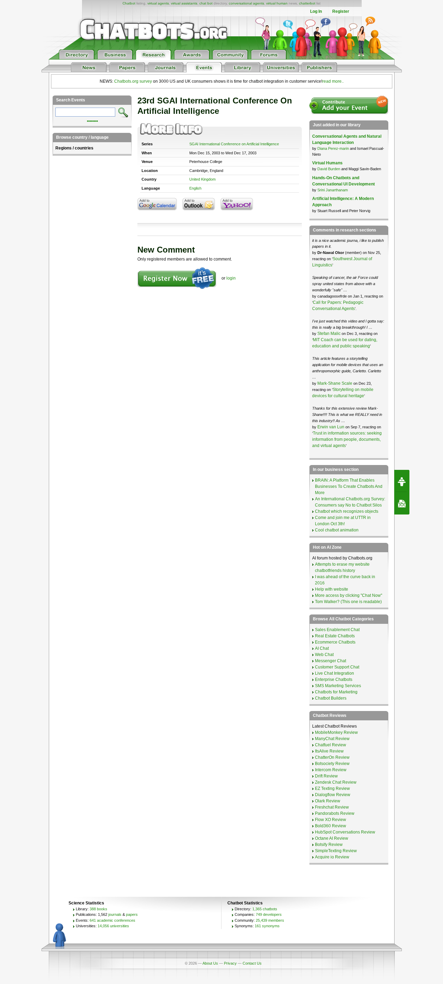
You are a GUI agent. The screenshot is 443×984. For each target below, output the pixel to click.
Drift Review (326, 776)
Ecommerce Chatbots (335, 642)
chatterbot (307, 3)
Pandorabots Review (334, 813)
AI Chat (322, 648)
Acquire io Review (332, 857)
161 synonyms (267, 926)
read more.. (333, 81)
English (195, 188)
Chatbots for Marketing (336, 692)
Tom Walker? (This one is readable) (348, 601)
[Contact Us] (401, 503)
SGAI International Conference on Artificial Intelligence (234, 144)
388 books (98, 909)
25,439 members (270, 920)
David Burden (328, 169)
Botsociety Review (332, 763)
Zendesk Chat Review (335, 782)
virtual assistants (184, 3)
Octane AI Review (331, 838)
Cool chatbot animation (337, 530)
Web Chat (324, 654)
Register (340, 11)
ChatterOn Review (332, 757)
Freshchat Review (332, 807)
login (231, 278)
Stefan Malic (329, 333)
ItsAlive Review (329, 751)
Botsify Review (329, 844)
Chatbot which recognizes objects (346, 511)
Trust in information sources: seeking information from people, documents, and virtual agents (347, 439)
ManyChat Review (332, 738)
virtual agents (158, 3)
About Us (210, 963)
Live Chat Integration (334, 673)
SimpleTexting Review (336, 850)
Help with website (331, 589)
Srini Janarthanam (332, 190)
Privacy (230, 963)
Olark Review (327, 801)
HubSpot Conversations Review (345, 832)
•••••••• (92, 120)
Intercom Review (330, 769)
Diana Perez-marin (333, 148)
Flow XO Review (330, 819)
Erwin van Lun (331, 427)
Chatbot (129, 3)
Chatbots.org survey (133, 81)
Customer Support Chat (337, 667)
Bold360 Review (330, 825)
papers (132, 914)
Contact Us (252, 963)
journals (114, 914)
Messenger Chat (330, 660)
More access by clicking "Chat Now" (348, 595)
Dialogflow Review (332, 794)
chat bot (206, 3)
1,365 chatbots (264, 909)
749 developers (269, 914)
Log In (316, 11)
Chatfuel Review (330, 744)
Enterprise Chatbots (333, 679)
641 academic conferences (112, 920)
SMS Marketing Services (338, 685)
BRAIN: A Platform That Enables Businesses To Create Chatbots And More (348, 486)
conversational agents (246, 3)
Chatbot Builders (330, 698)
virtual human (277, 3)
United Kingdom (202, 179)
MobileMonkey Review (336, 732)
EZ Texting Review (332, 788)
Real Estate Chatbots (335, 636)
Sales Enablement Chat (337, 629)
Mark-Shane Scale (335, 383)
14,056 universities (113, 926)
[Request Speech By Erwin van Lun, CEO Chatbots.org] (401, 481)
